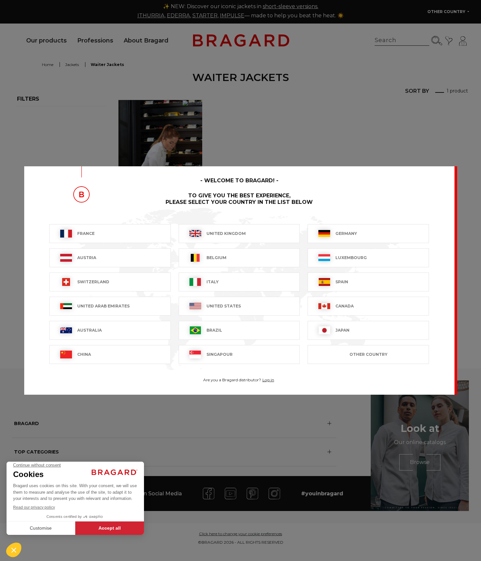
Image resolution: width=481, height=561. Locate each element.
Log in (268, 379)
